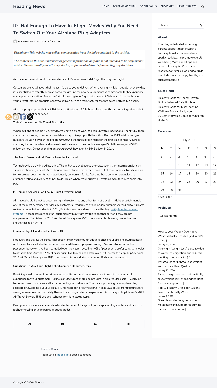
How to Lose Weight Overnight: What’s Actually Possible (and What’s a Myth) (180, 236)
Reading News (29, 6)
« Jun (161, 197)
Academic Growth (124, 6)
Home (105, 6)
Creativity (167, 6)
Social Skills (148, 6)
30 (171, 190)
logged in (62, 355)
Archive (56, 41)
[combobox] (178, 25)
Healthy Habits (186, 6)
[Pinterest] (95, 324)
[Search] (202, 6)
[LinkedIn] (128, 324)
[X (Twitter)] (62, 324)
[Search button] (201, 25)
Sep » (169, 197)
